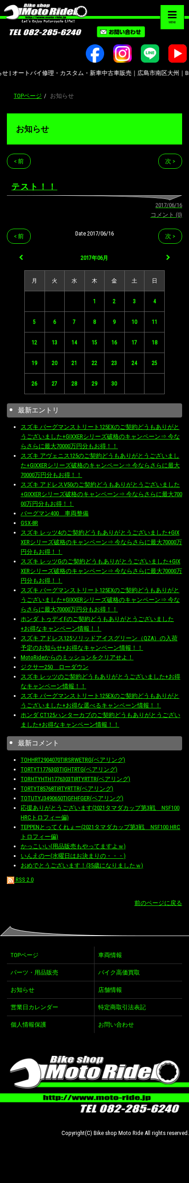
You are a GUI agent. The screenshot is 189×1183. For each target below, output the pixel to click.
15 (94, 342)
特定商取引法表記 (122, 1007)
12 (34, 342)
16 (114, 342)
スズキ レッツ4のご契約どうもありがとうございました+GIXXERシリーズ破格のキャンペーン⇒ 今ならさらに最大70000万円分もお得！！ (101, 542)
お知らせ (32, 129)
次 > (170, 161)
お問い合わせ (116, 1024)
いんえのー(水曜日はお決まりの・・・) (73, 855)
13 (54, 342)
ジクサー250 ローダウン (55, 667)
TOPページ (28, 95)
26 (34, 383)
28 (74, 383)
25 (154, 363)
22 (94, 363)
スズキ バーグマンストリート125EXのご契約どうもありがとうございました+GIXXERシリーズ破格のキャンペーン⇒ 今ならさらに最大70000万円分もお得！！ (100, 436)
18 (154, 342)
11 (154, 322)
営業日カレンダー (34, 1007)
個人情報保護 (28, 1024)
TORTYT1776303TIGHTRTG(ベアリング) (69, 769)
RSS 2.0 (23, 879)
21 (74, 363)
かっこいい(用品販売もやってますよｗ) (73, 846)
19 (34, 363)
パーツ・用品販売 (34, 972)
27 (54, 383)
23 (114, 363)
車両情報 (110, 955)
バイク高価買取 (119, 972)
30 (114, 383)
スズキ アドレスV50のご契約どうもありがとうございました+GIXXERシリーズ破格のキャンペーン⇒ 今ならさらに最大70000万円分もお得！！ (101, 494)
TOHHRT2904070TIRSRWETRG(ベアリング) (73, 759)
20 (54, 363)
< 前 (19, 161)
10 (134, 322)
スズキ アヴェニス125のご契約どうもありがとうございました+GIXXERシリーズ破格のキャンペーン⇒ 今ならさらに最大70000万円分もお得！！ (100, 465)
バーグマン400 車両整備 (55, 513)
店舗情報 (110, 989)
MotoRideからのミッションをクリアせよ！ (77, 657)
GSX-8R (29, 522)
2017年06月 (94, 258)
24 (134, 363)
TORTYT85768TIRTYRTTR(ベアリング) (67, 788)
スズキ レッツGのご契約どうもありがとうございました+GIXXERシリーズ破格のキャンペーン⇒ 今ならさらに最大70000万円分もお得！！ (101, 571)
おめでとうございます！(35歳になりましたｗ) (82, 865)
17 (134, 342)
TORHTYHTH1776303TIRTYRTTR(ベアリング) (75, 779)
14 (74, 342)
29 (94, 383)
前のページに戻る (158, 902)
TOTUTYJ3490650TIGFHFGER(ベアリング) (72, 798)
